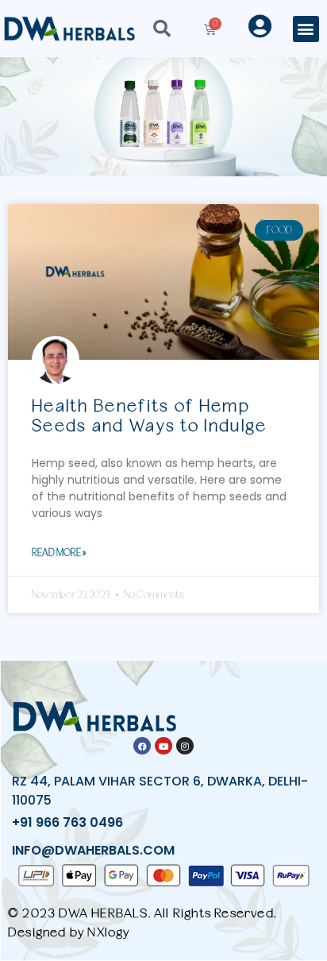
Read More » (59, 552)
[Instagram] (185, 746)
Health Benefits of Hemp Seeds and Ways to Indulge (149, 415)
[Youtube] (163, 746)
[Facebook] (142, 746)
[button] (306, 29)
